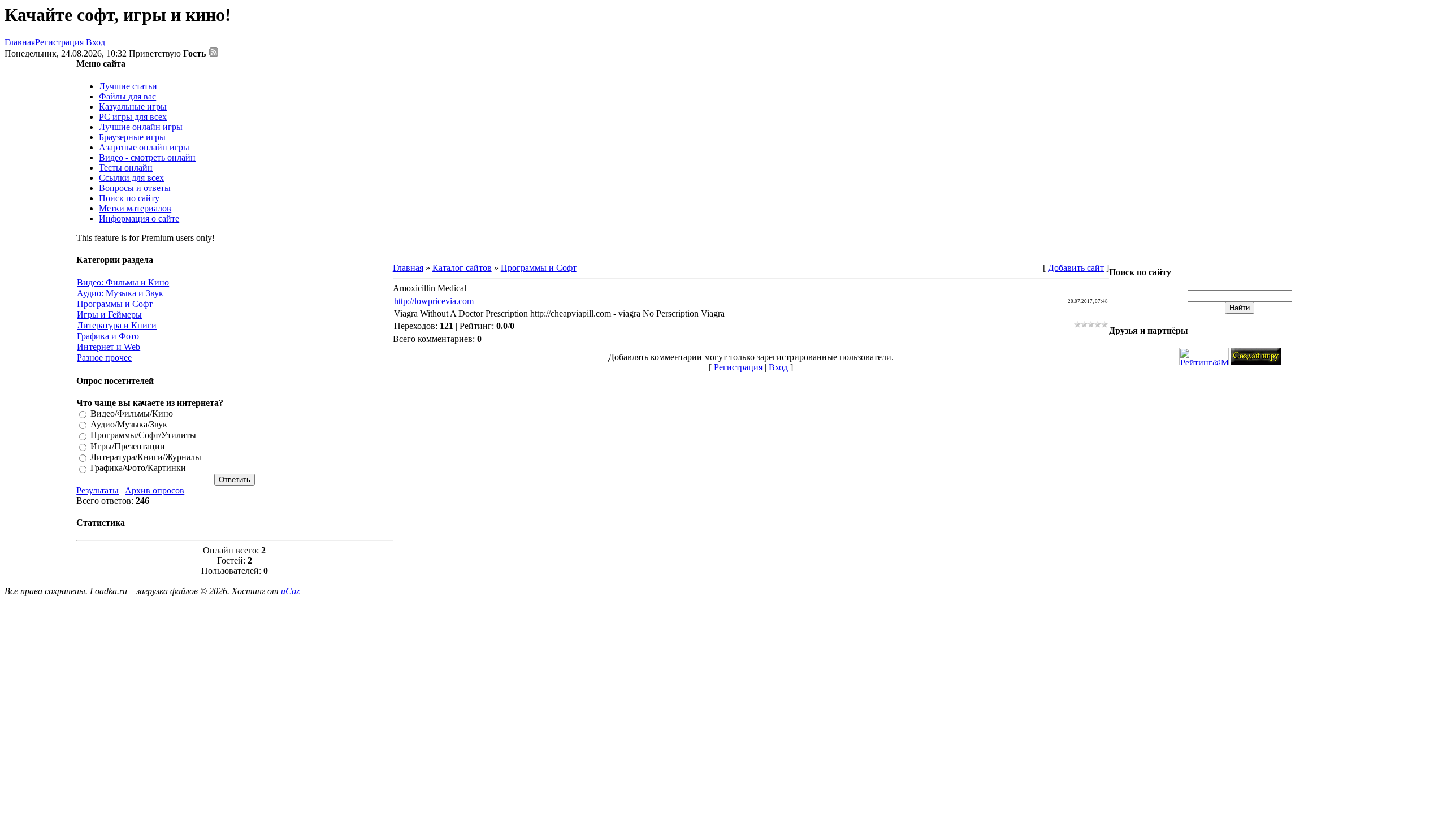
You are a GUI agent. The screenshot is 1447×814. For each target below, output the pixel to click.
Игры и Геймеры (109, 314)
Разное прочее (104, 357)
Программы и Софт (115, 304)
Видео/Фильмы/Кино (131, 413)
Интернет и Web (108, 347)
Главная (20, 42)
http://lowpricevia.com (434, 301)
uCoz (290, 591)
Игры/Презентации (127, 446)
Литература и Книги (117, 325)
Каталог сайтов (462, 267)
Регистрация (59, 42)
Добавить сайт (1076, 267)
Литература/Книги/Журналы (145, 457)
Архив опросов (154, 490)
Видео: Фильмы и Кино (123, 282)
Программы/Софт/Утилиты (143, 435)
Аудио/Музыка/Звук (128, 424)
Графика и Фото (108, 336)
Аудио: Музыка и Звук (120, 293)
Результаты (97, 490)
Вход (95, 42)
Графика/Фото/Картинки (138, 468)
